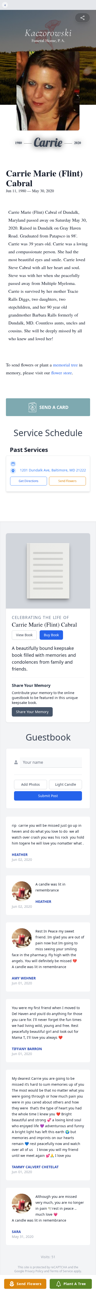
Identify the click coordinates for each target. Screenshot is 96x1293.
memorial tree (65, 365)
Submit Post (48, 795)
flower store (61, 373)
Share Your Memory (32, 711)
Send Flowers (67, 481)
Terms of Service (61, 1271)
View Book (24, 635)
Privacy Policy (34, 1271)
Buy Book (51, 635)
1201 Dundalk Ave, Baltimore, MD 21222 (53, 470)
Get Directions (28, 481)
